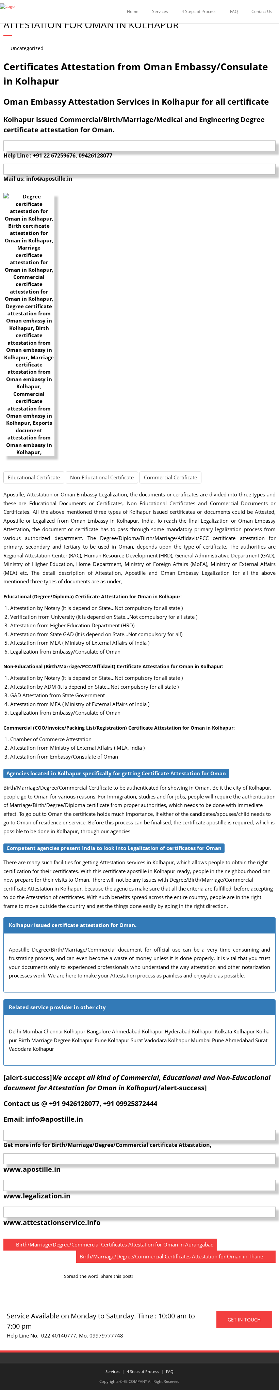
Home (132, 11)
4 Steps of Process (199, 11)
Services (160, 11)
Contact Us (261, 11)
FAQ (234, 11)
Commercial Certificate (170, 477)
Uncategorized (27, 48)
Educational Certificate (34, 477)
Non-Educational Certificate (102, 477)
